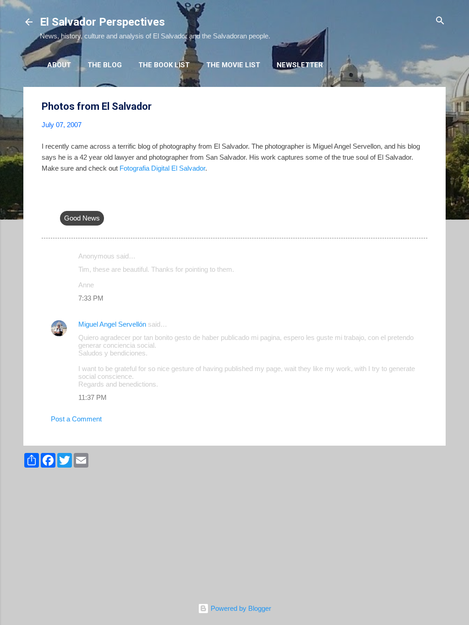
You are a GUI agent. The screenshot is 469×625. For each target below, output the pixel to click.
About (59, 65)
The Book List (164, 65)
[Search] (440, 21)
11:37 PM (92, 397)
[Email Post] (65, 200)
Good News (82, 218)
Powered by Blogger (240, 608)
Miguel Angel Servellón (112, 324)
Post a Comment (76, 419)
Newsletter (300, 65)
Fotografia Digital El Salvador (162, 168)
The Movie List (233, 65)
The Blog (104, 65)
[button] (421, 107)
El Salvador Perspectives (102, 22)
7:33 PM (91, 298)
